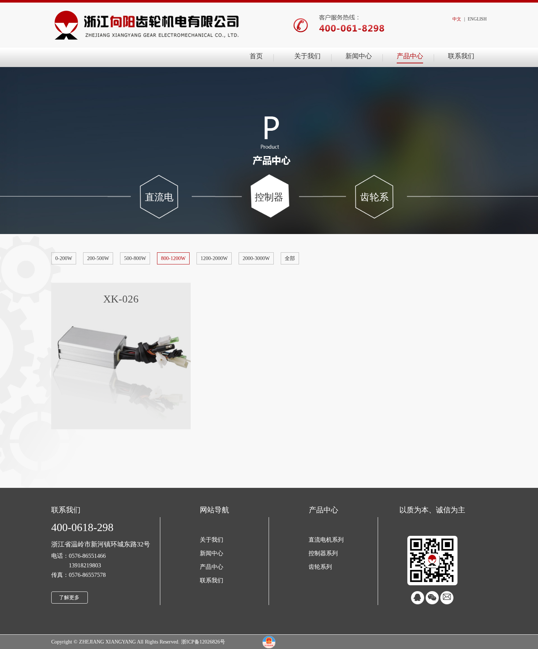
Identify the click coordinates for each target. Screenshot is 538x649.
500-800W (135, 258)
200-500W (98, 258)
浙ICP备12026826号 (203, 642)
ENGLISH (477, 19)
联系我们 (461, 56)
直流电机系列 (159, 207)
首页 (256, 56)
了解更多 (69, 597)
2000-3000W (256, 258)
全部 (290, 258)
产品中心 (410, 56)
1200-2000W (214, 258)
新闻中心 (358, 56)
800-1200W (173, 258)
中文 (456, 19)
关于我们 (307, 56)
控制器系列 (269, 207)
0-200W (63, 258)
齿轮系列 (374, 207)
